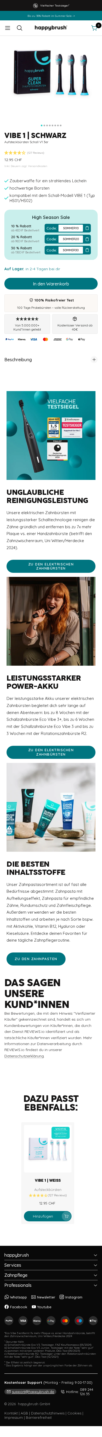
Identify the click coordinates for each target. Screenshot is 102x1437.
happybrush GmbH (34, 1404)
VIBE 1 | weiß (48, 1180)
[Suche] (19, 28)
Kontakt (11, 1413)
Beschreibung (18, 359)
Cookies (74, 1413)
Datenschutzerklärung (24, 1056)
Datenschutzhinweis (47, 1413)
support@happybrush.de (33, 1391)
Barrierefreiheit (39, 1417)
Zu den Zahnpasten (36, 959)
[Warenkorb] (94, 28)
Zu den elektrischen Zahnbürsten (51, 566)
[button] (51, 5)
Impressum (13, 1417)
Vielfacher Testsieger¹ (54, 5)
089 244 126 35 (79, 1391)
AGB (24, 1413)
